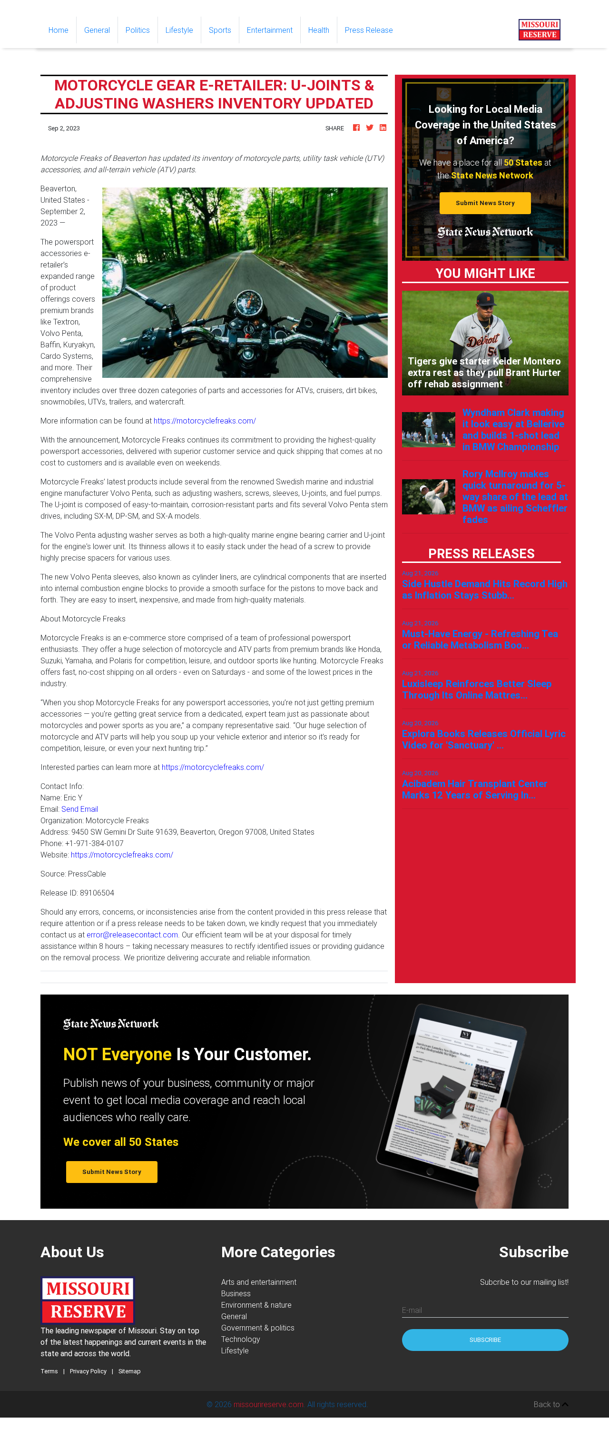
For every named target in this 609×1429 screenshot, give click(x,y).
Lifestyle (179, 30)
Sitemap (129, 1371)
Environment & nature (256, 1305)
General (97, 30)
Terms (49, 1371)
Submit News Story (485, 203)
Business (236, 1293)
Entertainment (270, 30)
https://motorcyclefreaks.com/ (205, 420)
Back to (548, 1404)
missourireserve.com (269, 1404)
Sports (220, 30)
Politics (138, 30)
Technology (240, 1339)
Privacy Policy (88, 1371)
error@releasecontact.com (132, 934)
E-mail (412, 1310)
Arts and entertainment (258, 1282)
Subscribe (485, 1340)
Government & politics (258, 1327)
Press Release (369, 30)
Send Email (79, 809)
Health (318, 30)
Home (62, 30)
